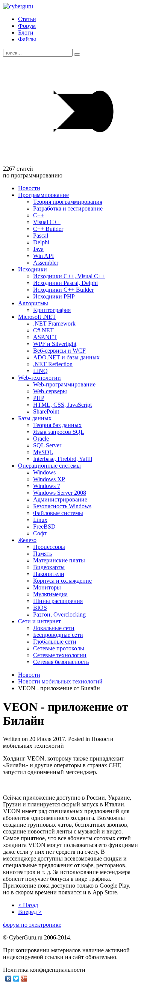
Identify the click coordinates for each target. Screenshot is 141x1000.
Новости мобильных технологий (60, 681)
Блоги (25, 32)
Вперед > (30, 912)
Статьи (27, 19)
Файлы (27, 39)
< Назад (28, 905)
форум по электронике (32, 924)
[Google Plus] (24, 978)
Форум (27, 26)
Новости (29, 674)
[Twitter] (16, 978)
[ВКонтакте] (8, 978)
